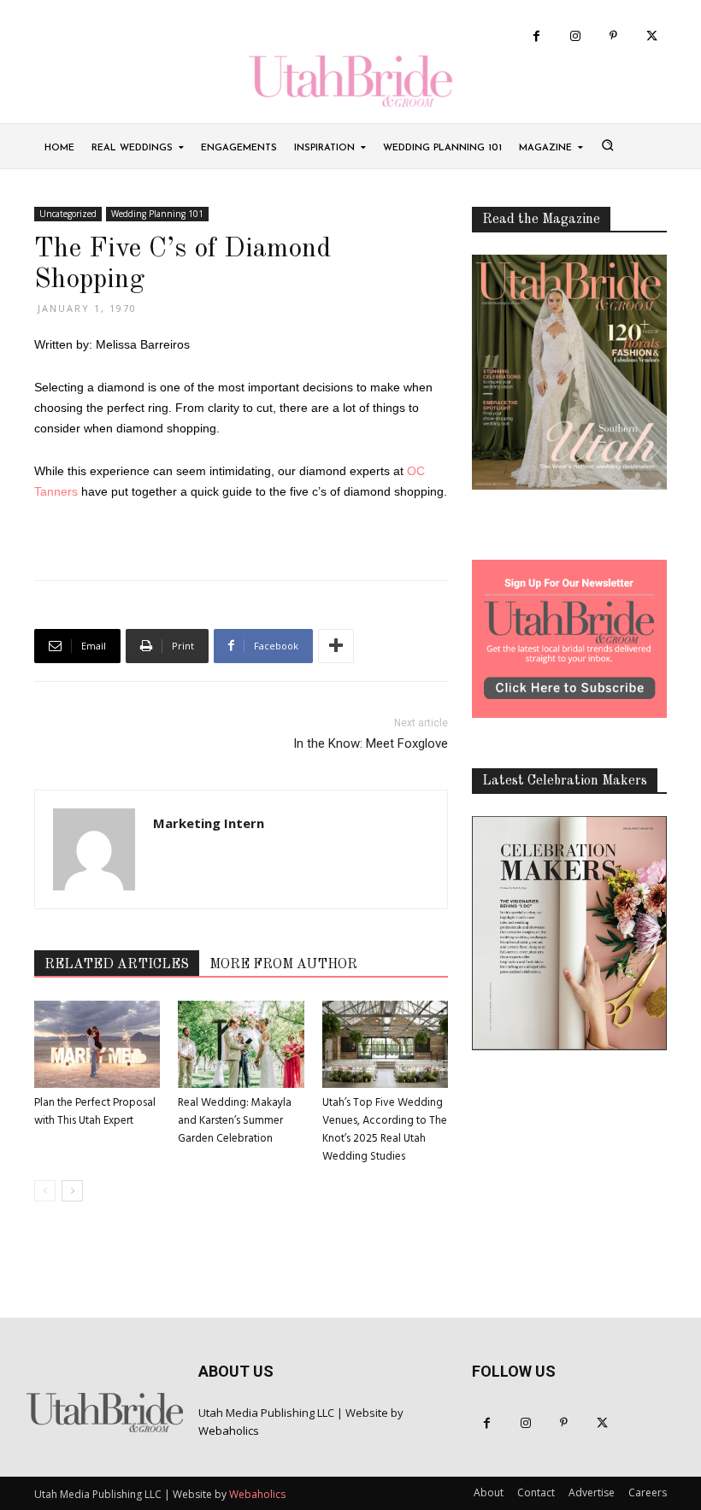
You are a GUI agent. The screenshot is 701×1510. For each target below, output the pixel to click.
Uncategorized (68, 214)
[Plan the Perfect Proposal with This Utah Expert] (97, 1044)
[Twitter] (652, 36)
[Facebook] (536, 36)
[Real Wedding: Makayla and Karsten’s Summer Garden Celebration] (240, 1044)
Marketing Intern (208, 822)
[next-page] (72, 1191)
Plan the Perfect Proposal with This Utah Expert (95, 1112)
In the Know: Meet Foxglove (370, 743)
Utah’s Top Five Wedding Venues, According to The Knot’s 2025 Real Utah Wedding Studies (384, 1130)
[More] (336, 646)
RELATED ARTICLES (116, 965)
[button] (607, 144)
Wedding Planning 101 (157, 214)
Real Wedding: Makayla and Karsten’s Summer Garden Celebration (235, 1121)
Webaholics (228, 1430)
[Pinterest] (613, 36)
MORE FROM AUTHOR (283, 965)
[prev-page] (45, 1191)
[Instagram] (575, 36)
